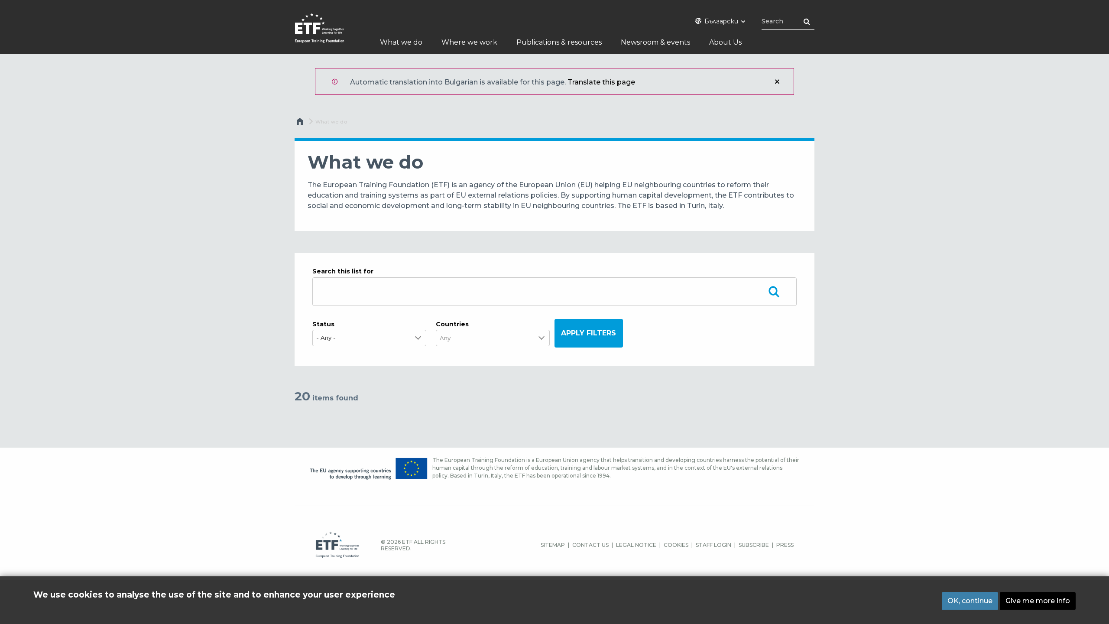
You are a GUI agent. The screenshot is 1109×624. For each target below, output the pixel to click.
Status (323, 324)
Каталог (301, 123)
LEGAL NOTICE (636, 545)
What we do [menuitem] (401, 42)
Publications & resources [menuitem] (559, 42)
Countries (452, 324)
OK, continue (969, 600)
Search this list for (342, 271)
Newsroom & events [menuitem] (655, 42)
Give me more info (1037, 600)
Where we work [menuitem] (469, 42)
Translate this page (601, 82)
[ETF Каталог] (328, 33)
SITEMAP (553, 545)
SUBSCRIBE (754, 545)
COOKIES (676, 545)
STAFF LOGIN (713, 545)
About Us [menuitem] (725, 42)
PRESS (785, 545)
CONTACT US (590, 545)
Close (777, 81)
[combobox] (450, 338)
